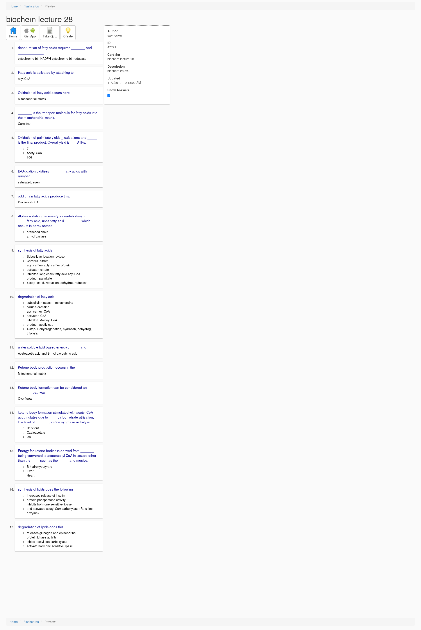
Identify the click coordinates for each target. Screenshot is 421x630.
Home (13, 6)
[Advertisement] (139, 147)
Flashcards (31, 6)
